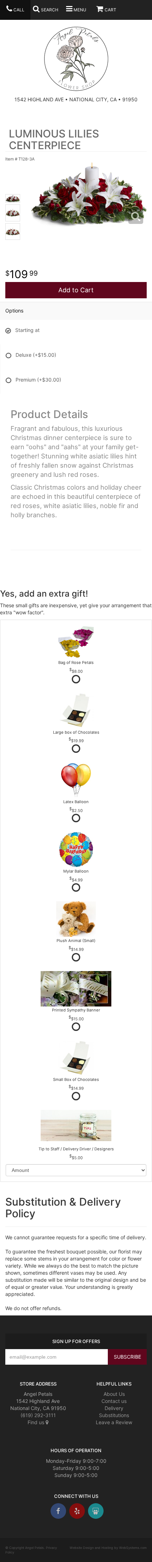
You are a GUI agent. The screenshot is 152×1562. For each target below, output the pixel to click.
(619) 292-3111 (38, 1415)
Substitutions (114, 1415)
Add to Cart (76, 290)
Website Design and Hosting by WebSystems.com (108, 1548)
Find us (37, 1422)
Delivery (114, 1408)
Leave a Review (114, 1422)
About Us (114, 1394)
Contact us (114, 1401)
